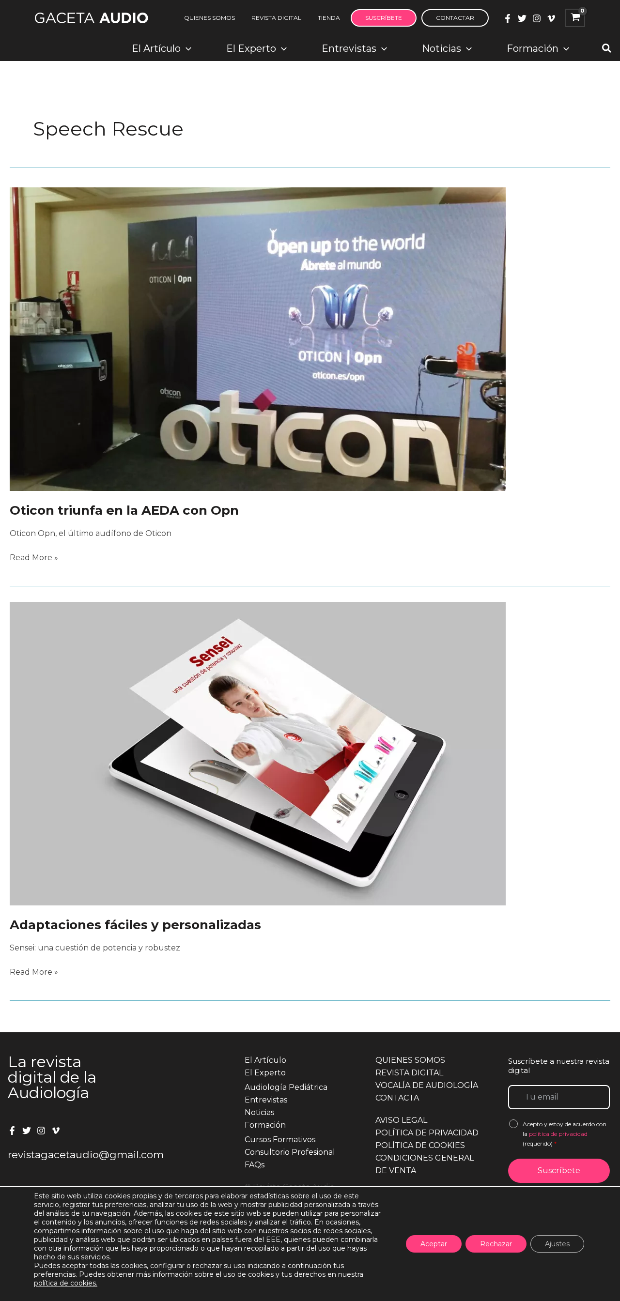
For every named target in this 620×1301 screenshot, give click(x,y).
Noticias (259, 1112)
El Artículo (265, 1060)
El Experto (265, 1072)
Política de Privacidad (427, 1132)
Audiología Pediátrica (286, 1087)
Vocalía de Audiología (426, 1085)
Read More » (34, 558)
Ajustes (557, 1244)
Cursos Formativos (280, 1139)
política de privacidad (558, 1133)
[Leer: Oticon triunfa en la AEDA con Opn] (258, 338)
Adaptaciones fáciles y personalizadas (135, 925)
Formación (265, 1125)
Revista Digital (409, 1072)
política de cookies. (65, 1283)
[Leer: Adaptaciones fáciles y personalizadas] (258, 753)
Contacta (397, 1097)
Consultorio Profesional (290, 1152)
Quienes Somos (410, 1060)
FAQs (254, 1164)
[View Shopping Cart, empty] (575, 18)
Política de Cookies (420, 1145)
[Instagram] (536, 18)
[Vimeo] (551, 18)
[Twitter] (522, 18)
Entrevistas (266, 1099)
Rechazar (496, 1244)
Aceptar (433, 1244)
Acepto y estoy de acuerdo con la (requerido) (564, 1133)
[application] (186, 48)
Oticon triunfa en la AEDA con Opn (124, 510)
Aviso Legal (401, 1120)
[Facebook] (507, 18)
